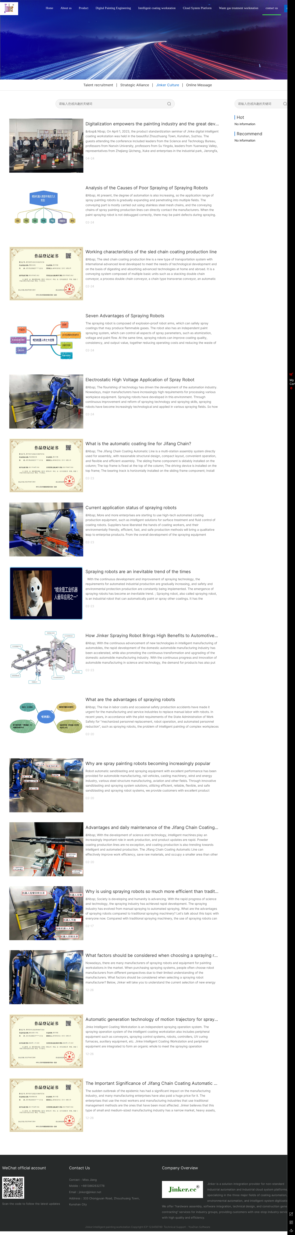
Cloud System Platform (197, 8)
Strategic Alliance (134, 85)
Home (49, 8)
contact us (272, 8)
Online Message (199, 85)
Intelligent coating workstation (157, 8)
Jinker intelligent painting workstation (107, 1227)
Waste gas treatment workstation (238, 8)
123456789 (155, 1227)
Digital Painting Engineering (113, 8)
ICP (146, 1227)
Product (83, 8)
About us (65, 8)
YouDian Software (199, 1227)
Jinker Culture (167, 85)
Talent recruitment (98, 85)
